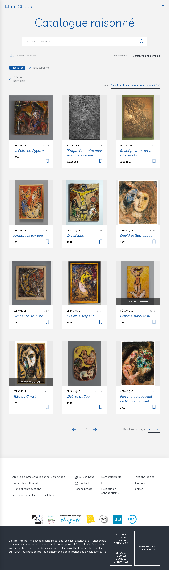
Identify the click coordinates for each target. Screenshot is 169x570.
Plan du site (141, 483)
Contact (84, 483)
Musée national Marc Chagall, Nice (33, 495)
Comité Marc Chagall (25, 483)
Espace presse (84, 488)
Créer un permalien (19, 79)
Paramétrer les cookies (147, 548)
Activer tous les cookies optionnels (121, 539)
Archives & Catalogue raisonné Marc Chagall (39, 476)
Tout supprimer (41, 67)
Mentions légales (144, 476)
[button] (163, 6)
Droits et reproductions (26, 488)
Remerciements (111, 476)
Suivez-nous (86, 476)
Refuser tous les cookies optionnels (121, 557)
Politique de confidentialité (110, 490)
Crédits (105, 483)
